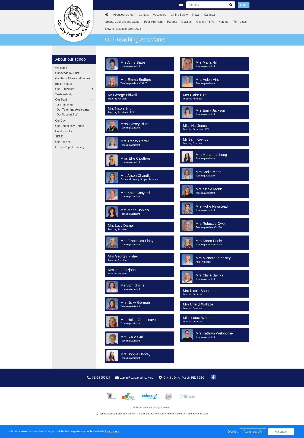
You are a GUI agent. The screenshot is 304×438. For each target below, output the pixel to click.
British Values (63, 83)
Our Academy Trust (67, 73)
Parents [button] (172, 21)
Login (243, 4)
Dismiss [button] (233, 431)
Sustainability (63, 94)
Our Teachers (65, 104)
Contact (143, 14)
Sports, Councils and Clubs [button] (122, 21)
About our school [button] (123, 14)
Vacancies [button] (159, 14)
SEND (59, 136)
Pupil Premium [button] (153, 21)
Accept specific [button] (253, 431)
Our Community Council (70, 125)
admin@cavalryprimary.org (136, 377)
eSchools (131, 413)
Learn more (112, 431)
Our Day (60, 120)
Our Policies (63, 141)
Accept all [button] (281, 431)
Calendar (210, 14)
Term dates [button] (240, 21)
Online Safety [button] (179, 14)
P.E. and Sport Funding (69, 147)
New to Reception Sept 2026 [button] (123, 28)
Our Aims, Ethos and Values (72, 78)
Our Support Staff (67, 114)
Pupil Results (63, 131)
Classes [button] (186, 21)
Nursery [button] (223, 21)
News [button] (196, 14)
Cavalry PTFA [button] (205, 21)
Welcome (61, 67)
